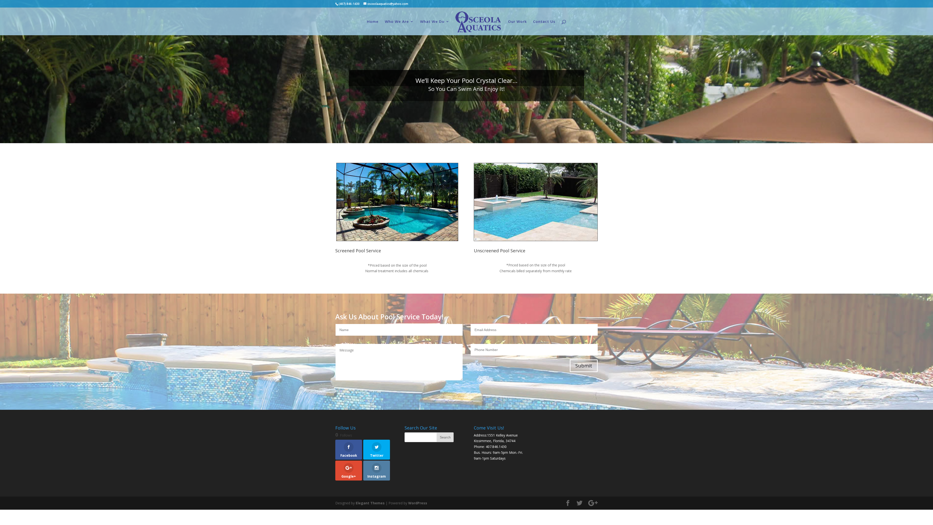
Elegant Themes (370, 503)
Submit (583, 365)
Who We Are (397, 22)
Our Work (517, 22)
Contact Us (544, 22)
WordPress (417, 503)
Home (373, 22)
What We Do (432, 22)
